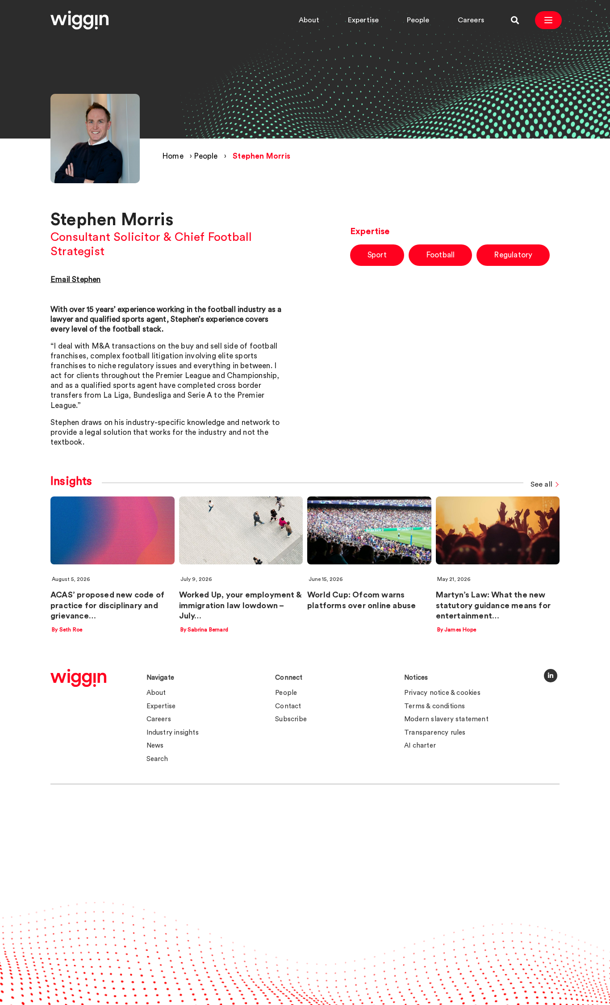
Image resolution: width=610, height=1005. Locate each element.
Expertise (363, 20)
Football (440, 255)
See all (541, 484)
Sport (377, 255)
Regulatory (513, 255)
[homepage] (78, 678)
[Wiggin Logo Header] (79, 20)
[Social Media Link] (550, 675)
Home (173, 156)
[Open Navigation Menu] (548, 20)
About (309, 20)
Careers (471, 20)
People (418, 20)
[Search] (515, 20)
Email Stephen (75, 279)
